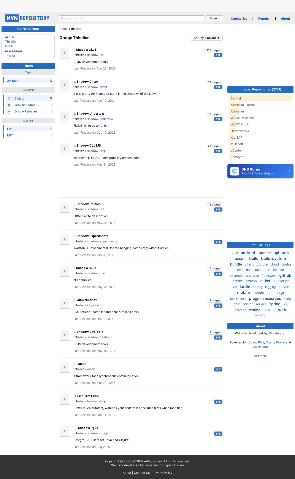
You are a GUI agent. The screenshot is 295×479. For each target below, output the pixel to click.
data (249, 270)
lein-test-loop (96, 401)
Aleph (82, 364)
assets (241, 258)
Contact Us (142, 472)
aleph (91, 369)
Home (63, 28)
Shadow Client (87, 81)
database (263, 269)
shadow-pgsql (97, 433)
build (254, 258)
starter (241, 310)
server (248, 304)
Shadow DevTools (90, 332)
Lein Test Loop (88, 396)
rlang (287, 298)
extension (252, 275)
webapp (260, 315)
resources (272, 298)
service (261, 304)
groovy (252, 281)
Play (261, 342)
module (258, 293)
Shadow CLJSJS (89, 145)
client (250, 264)
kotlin (245, 286)
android (248, 252)
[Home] (28, 20)
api (277, 252)
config (286, 264)
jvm (235, 287)
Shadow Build (86, 268)
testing (255, 310)
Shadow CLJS (86, 49)
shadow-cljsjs (96, 151)
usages (213, 50)
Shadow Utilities (89, 204)
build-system (273, 258)
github (285, 275)
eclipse (278, 270)
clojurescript (96, 305)
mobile (244, 292)
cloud (275, 264)
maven (283, 287)
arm (285, 253)
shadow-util (95, 209)
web (282, 310)
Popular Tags (260, 245)
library (258, 287)
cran (240, 270)
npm (270, 292)
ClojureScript (87, 300)
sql (285, 304)
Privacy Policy (162, 472)
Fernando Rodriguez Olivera (164, 465)
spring (275, 304)
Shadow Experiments (92, 236)
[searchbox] (131, 18)
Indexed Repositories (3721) (260, 89)
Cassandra (260, 347)
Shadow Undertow (90, 113)
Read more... (261, 356)
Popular (264, 18)
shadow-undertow (100, 119)
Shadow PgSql (88, 428)
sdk (237, 304)
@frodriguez (277, 333)
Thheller (10, 41)
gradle (238, 281)
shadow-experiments (102, 241)
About (285, 18)
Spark (270, 342)
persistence (238, 298)
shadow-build (96, 273)
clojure (263, 264)
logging (271, 287)
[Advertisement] (147, 5)
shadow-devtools (99, 337)
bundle (236, 264)
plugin (255, 298)
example (237, 275)
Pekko (280, 342)
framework (270, 275)
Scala (252, 342)
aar (235, 252)
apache (265, 253)
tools (267, 310)
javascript (281, 281)
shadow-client (97, 87)
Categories (239, 18)
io (261, 281)
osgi (280, 292)
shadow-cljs (95, 55)
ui (274, 310)
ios (268, 281)
